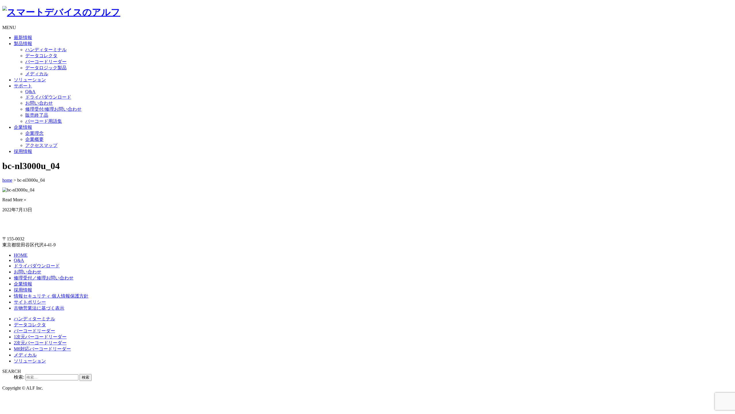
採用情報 (23, 151)
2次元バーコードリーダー (40, 342)
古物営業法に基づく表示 (39, 308)
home (7, 180)
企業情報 (23, 127)
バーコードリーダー (46, 61)
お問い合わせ (39, 103)
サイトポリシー (30, 302)
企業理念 (34, 133)
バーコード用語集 (43, 121)
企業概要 (34, 139)
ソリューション (30, 79)
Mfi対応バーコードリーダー (42, 348)
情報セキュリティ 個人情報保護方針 (51, 296)
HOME (21, 255)
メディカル (36, 73)
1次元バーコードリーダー (40, 336)
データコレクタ (41, 55)
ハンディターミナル (46, 49)
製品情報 (23, 43)
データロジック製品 (46, 67)
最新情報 (23, 37)
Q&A (30, 91)
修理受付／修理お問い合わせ (44, 277)
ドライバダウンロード (48, 97)
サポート (23, 85)
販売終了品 (36, 115)
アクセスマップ (41, 145)
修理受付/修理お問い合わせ (53, 109)
